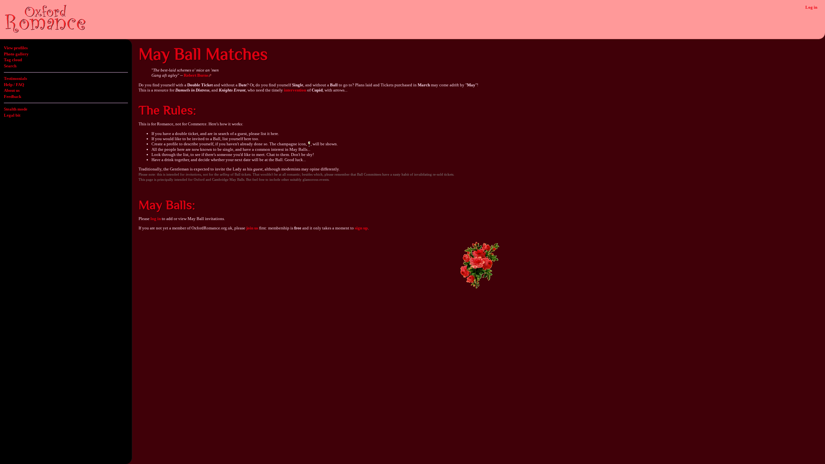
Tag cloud (13, 59)
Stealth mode (15, 109)
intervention (295, 90)
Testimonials (15, 78)
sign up (361, 228)
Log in (811, 7)
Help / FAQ (14, 84)
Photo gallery (16, 54)
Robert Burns (196, 75)
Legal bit (12, 115)
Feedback (12, 96)
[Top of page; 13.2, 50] (479, 287)
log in (155, 218)
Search (10, 65)
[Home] (45, 31)
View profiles (16, 47)
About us (12, 90)
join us (252, 228)
